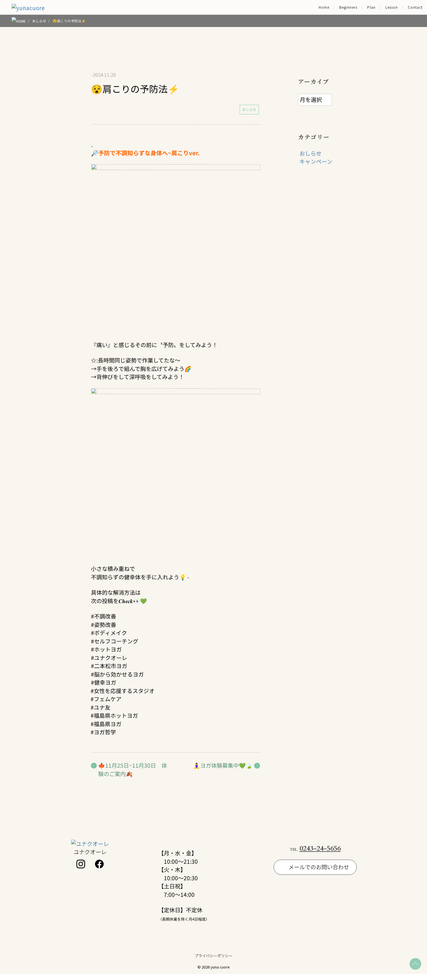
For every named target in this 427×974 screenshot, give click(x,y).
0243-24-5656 (320, 848)
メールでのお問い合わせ (318, 867)
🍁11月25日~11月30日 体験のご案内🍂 (132, 769)
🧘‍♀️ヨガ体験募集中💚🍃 (223, 765)
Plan (371, 7)
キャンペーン (315, 161)
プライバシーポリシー (213, 955)
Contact (415, 7)
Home (324, 7)
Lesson (391, 7)
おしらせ (249, 109)
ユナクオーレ (90, 852)
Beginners (348, 7)
